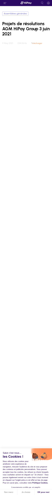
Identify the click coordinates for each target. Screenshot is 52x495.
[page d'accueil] (26, 3)
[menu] (5, 3)
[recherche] (42, 3)
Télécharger (36, 43)
